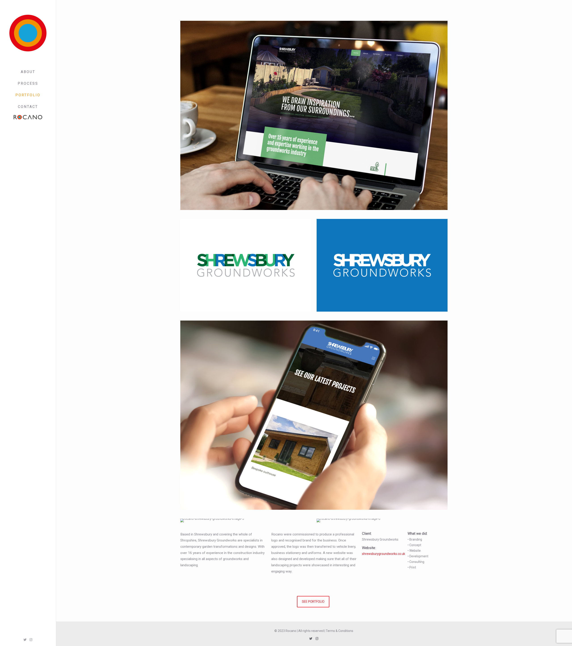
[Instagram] (31, 640)
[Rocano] (28, 33)
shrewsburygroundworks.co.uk (383, 554)
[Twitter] (25, 640)
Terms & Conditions (339, 631)
